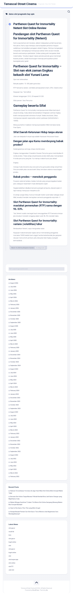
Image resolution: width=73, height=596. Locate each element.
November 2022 (15, 444)
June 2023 (13, 419)
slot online (12, 563)
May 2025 (13, 337)
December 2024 (15, 354)
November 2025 (15, 315)
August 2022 (14, 455)
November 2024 (15, 358)
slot (10, 545)
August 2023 (14, 412)
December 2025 (15, 311)
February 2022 (14, 476)
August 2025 (14, 326)
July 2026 (13, 286)
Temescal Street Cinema (20, 4)
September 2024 (15, 365)
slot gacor (12, 528)
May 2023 (13, 423)
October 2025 (14, 319)
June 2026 (13, 290)
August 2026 (14, 283)
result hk (11, 531)
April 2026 (13, 297)
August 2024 (14, 369)
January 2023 (14, 437)
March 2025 (14, 344)
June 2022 (13, 462)
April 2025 (13, 340)
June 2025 (13, 333)
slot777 (11, 566)
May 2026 (13, 294)
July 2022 (13, 458)
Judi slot (11, 570)
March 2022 (14, 473)
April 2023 (13, 426)
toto (10, 535)
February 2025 (14, 347)
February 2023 (14, 433)
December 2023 (15, 397)
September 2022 (15, 451)
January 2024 (14, 394)
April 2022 (13, 469)
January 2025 (14, 351)
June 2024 (13, 376)
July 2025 (13, 329)
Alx (47, 590)
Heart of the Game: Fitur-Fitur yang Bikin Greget (25, 508)
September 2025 (15, 322)
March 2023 (14, 430)
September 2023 (15, 408)
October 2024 (14, 362)
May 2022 (13, 466)
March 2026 (14, 301)
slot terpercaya (13, 559)
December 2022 (15, 440)
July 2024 (13, 372)
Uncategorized (40, 248)
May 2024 (13, 380)
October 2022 (14, 448)
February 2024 (14, 390)
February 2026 (14, 304)
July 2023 (13, 415)
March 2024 (14, 387)
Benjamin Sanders (28, 248)
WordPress (35, 590)
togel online (12, 542)
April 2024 (13, 383)
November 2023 (15, 401)
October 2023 (14, 405)
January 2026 (14, 308)
